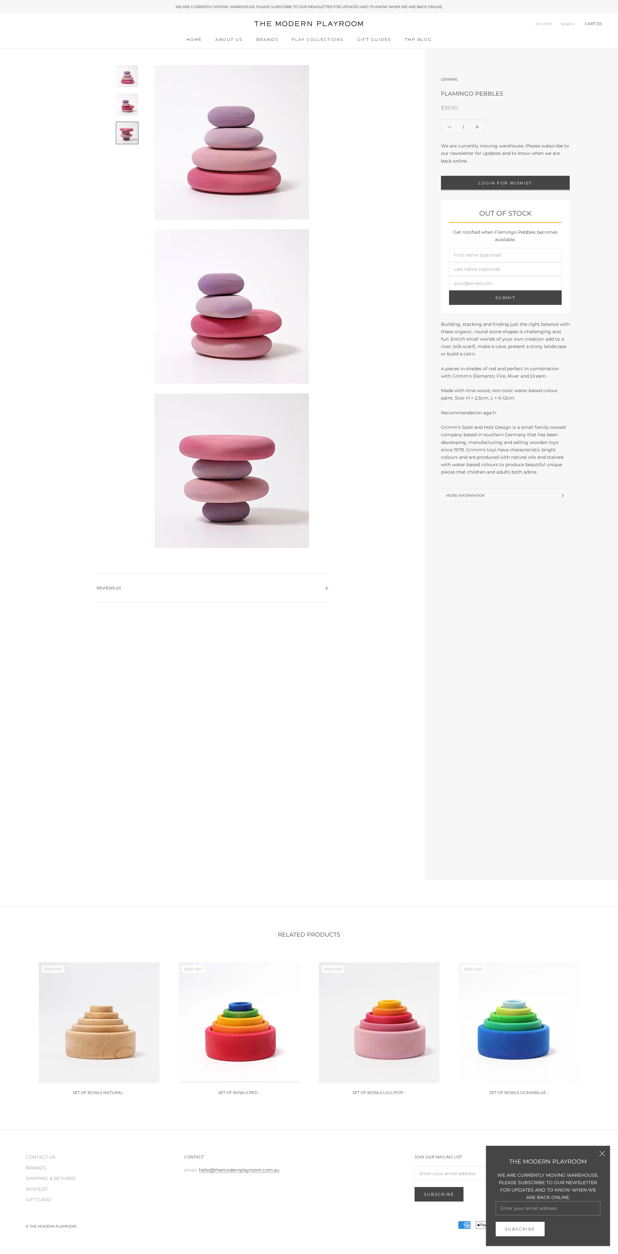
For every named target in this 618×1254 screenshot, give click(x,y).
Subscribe (520, 1229)
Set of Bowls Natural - (99, 1092)
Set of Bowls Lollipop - (379, 1092)
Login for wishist (505, 182)
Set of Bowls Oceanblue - (519, 1092)
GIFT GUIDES (374, 39)
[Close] (602, 1153)
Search (568, 24)
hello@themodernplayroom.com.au (239, 1170)
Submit (505, 297)
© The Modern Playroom (51, 1226)
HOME (194, 39)
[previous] (20, 1025)
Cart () (593, 24)
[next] (598, 1025)
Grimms (449, 79)
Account (544, 24)
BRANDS (267, 39)
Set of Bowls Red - (239, 1092)
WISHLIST (37, 1189)
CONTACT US (41, 1157)
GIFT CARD (38, 1199)
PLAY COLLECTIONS (317, 39)
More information (465, 495)
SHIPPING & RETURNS (51, 1178)
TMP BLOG (418, 39)
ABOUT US (228, 39)
